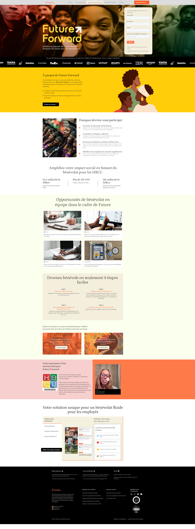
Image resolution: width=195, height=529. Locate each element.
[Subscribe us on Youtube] (141, 494)
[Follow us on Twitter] (135, 494)
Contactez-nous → (142, 2)
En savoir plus (61, 347)
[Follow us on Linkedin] (138, 494)
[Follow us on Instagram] (131, 494)
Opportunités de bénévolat (95, 2)
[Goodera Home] (56, 490)
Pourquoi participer (80, 2)
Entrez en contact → (50, 104)
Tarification (121, 2)
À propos (70, 2)
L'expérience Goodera (110, 2)
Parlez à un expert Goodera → (52, 450)
